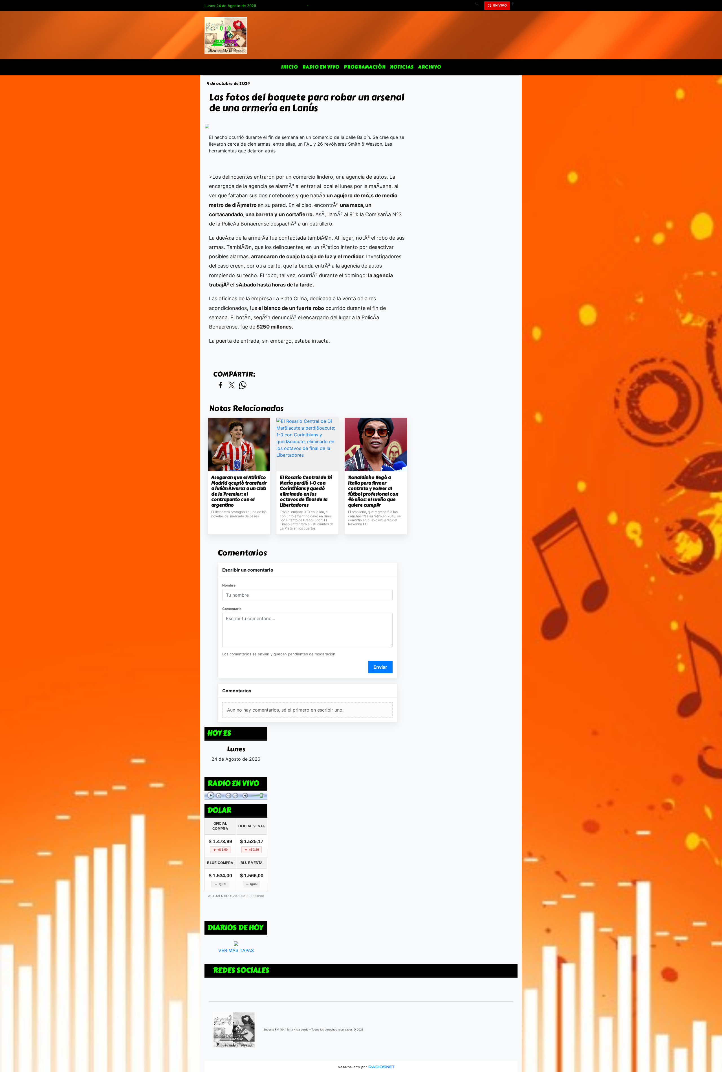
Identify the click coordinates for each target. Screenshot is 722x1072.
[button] (479, 5)
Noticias (402, 67)
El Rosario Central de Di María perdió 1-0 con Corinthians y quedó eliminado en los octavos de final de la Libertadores (306, 491)
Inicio (289, 67)
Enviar (380, 667)
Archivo (429, 67)
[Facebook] (515, 5)
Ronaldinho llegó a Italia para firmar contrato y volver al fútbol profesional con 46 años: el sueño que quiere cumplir (373, 491)
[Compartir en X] (231, 385)
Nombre (228, 585)
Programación (365, 67)
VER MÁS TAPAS (236, 950)
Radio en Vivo (320, 67)
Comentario (231, 609)
